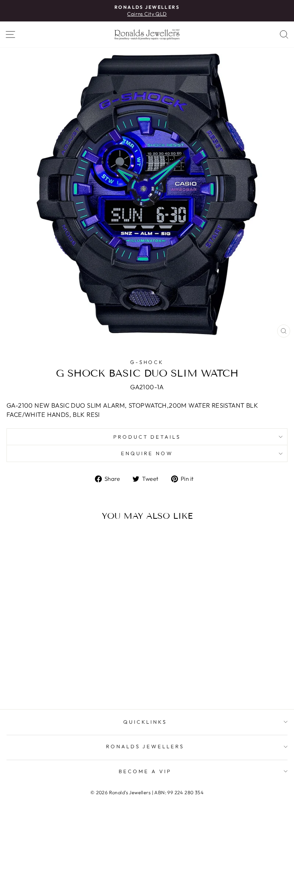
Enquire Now (147, 453)
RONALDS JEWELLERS (145, 746)
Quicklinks (145, 722)
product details (147, 437)
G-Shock (147, 362)
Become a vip (145, 771)
